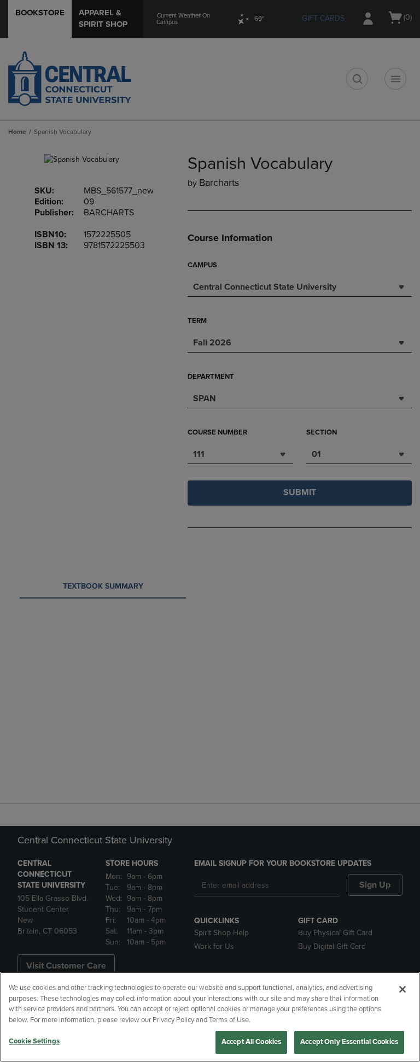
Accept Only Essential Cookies (349, 1041)
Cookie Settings (34, 1041)
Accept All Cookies (251, 1041)
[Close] (402, 989)
